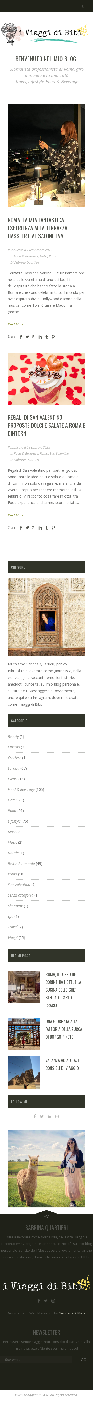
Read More (15, 324)
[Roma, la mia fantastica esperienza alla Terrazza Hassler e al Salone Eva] (46, 155)
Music (12, 842)
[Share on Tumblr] (47, 336)
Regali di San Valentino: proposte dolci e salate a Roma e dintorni (46, 425)
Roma (53, 256)
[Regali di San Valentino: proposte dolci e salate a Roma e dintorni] (46, 379)
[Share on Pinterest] (53, 336)
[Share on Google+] (34, 336)
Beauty (13, 736)
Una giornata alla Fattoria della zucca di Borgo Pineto (63, 1029)
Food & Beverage (26, 256)
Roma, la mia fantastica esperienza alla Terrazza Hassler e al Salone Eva (37, 228)
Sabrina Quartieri (26, 262)
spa (10, 916)
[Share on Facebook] (21, 336)
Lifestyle (14, 821)
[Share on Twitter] (27, 336)
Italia (12, 810)
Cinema (14, 747)
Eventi (12, 778)
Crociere (14, 757)
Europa (13, 768)
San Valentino (59, 453)
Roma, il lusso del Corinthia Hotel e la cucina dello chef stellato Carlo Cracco (63, 989)
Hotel (43, 256)
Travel (13, 926)
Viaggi (13, 937)
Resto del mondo (21, 863)
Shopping (15, 905)
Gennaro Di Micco (72, 1313)
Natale (13, 852)
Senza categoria (20, 895)
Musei (12, 831)
